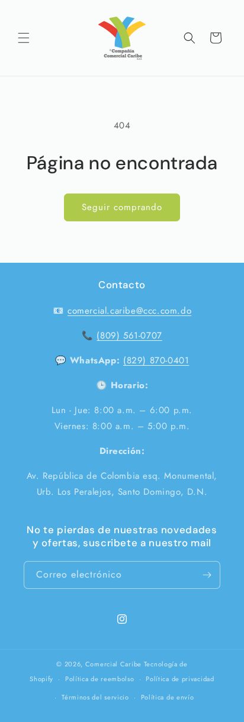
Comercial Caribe (113, 664)
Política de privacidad (180, 679)
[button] (24, 38)
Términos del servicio (95, 697)
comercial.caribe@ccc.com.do (129, 310)
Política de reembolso (99, 679)
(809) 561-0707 (129, 335)
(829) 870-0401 (156, 360)
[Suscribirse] (207, 575)
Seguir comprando (122, 207)
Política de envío (167, 697)
